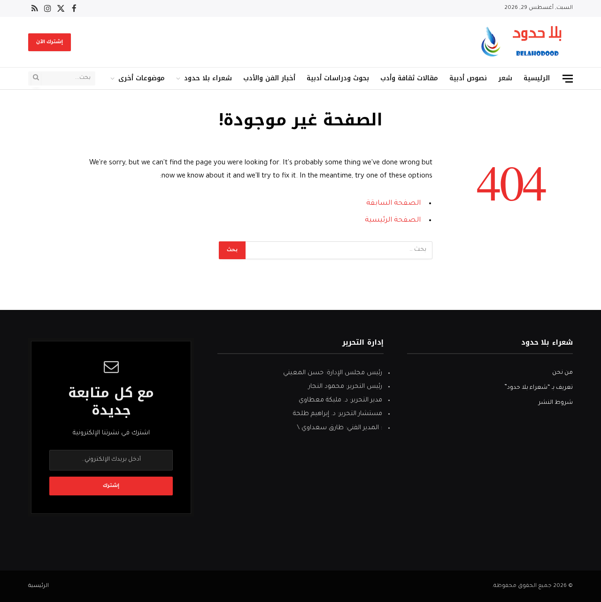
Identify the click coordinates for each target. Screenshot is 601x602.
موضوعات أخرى (141, 78)
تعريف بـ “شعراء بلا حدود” (538, 388)
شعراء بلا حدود (208, 78)
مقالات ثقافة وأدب (409, 78)
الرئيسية (537, 78)
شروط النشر (556, 403)
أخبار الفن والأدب (269, 78)
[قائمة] (567, 78)
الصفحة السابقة (393, 204)
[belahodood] (525, 42)
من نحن (562, 373)
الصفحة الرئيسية (393, 220)
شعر (505, 78)
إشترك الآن (49, 42)
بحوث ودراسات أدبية (338, 78)
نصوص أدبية (468, 78)
